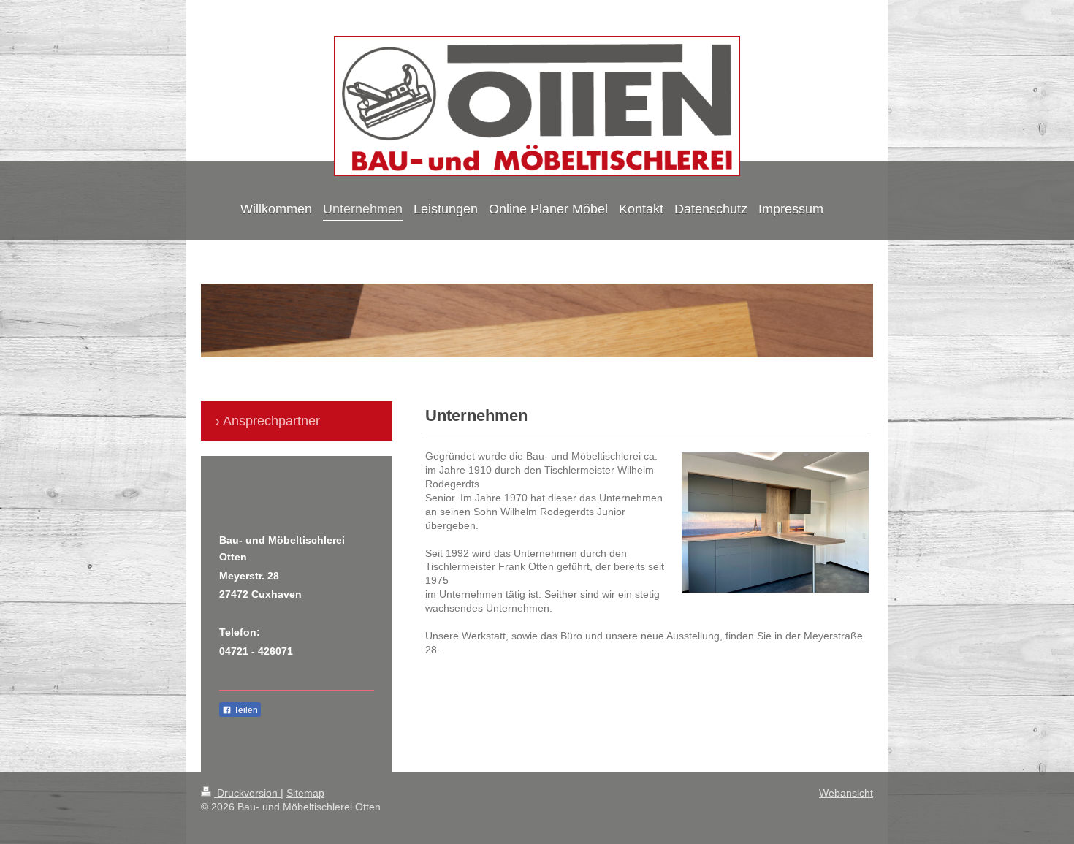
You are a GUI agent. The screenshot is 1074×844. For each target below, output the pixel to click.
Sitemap (305, 793)
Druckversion (247, 793)
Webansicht (846, 793)
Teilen (245, 710)
